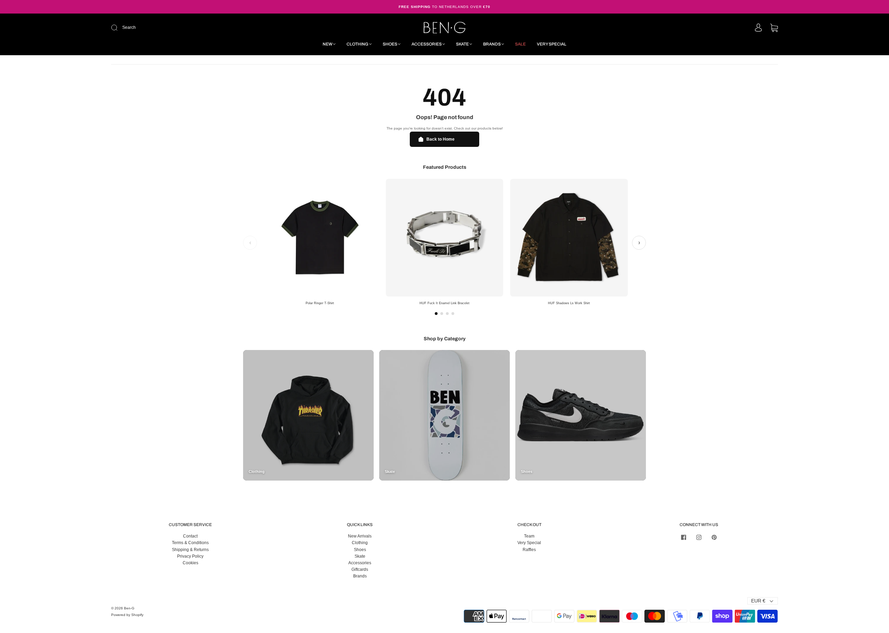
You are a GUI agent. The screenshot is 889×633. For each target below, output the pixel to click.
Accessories (427, 44)
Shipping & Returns (190, 549)
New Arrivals (360, 536)
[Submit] (161, 27)
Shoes (390, 44)
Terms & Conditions (190, 542)
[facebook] (683, 537)
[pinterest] (714, 537)
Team (529, 536)
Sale (520, 44)
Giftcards (359, 569)
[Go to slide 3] (447, 313)
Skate (462, 44)
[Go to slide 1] (436, 313)
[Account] (758, 28)
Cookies (190, 562)
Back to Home (440, 139)
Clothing (357, 44)
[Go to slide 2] (441, 313)
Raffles (529, 549)
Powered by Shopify (127, 615)
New (327, 44)
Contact (190, 536)
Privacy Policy (190, 556)
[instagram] (698, 537)
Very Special (551, 44)
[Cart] (774, 28)
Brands (492, 44)
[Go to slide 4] (452, 313)
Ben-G (129, 608)
